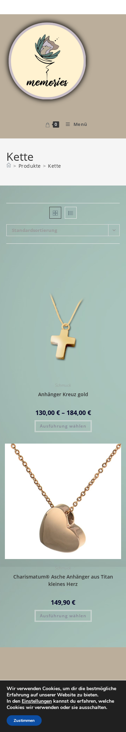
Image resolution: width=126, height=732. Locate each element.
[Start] (8, 166)
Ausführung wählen (63, 426)
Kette (54, 166)
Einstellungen (37, 701)
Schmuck (63, 385)
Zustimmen (24, 720)
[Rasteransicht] (55, 213)
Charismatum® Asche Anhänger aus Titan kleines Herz (63, 580)
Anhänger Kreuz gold (63, 394)
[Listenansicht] (71, 213)
